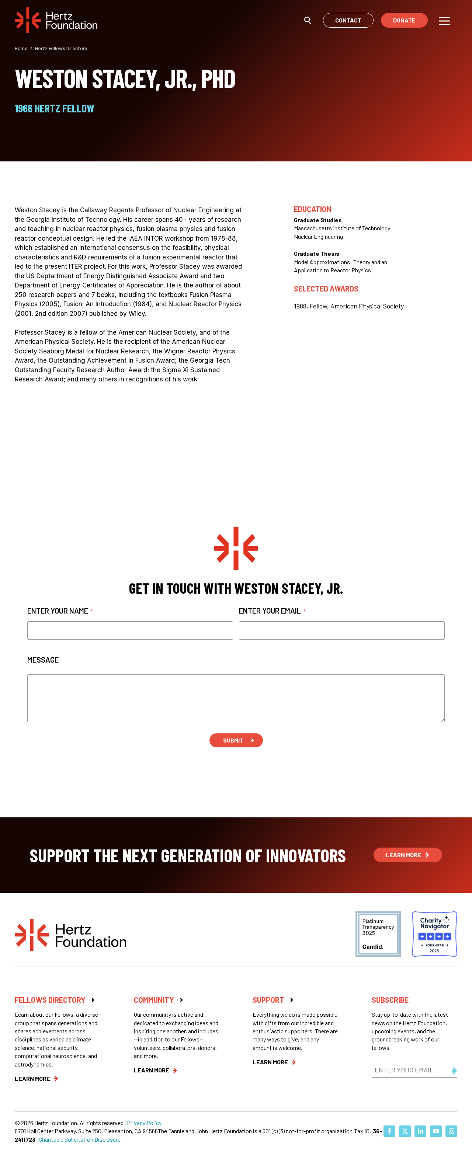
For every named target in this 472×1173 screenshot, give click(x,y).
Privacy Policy (144, 1122)
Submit (233, 740)
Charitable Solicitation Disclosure (80, 1139)
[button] (307, 20)
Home (21, 48)
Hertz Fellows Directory (61, 48)
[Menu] (444, 20)
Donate (404, 20)
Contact (348, 20)
